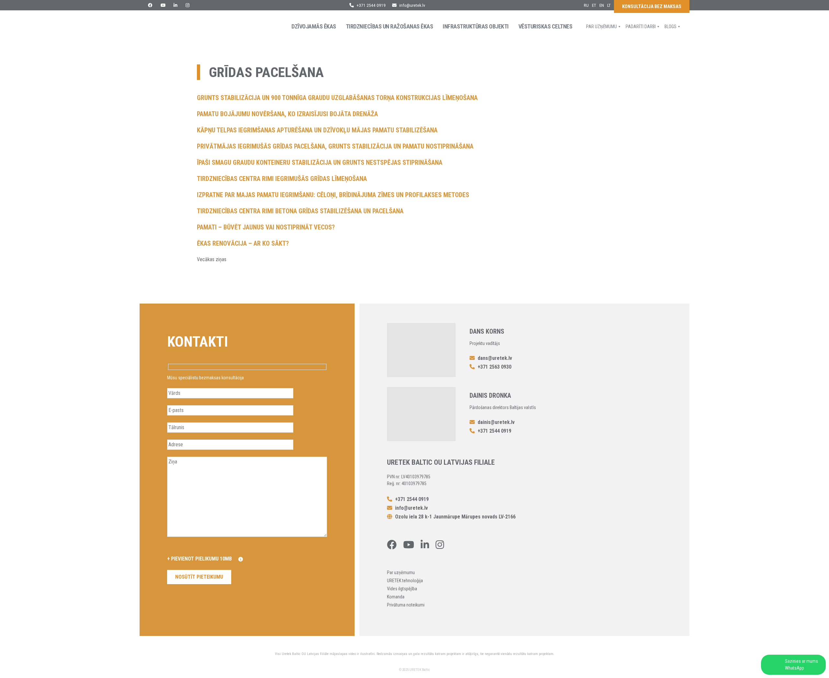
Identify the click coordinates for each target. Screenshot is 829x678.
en (601, 5)
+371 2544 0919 (371, 5)
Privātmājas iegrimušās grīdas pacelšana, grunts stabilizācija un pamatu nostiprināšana (335, 146)
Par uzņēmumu (601, 26)
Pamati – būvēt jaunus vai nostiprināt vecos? (266, 227)
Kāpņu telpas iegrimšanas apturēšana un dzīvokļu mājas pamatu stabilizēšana (317, 130)
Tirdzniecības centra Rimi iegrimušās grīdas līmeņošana (282, 179)
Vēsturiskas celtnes (545, 26)
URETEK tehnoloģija (405, 580)
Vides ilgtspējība (402, 588)
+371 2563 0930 (493, 367)
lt (609, 5)
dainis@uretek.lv (496, 422)
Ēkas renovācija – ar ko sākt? (243, 243)
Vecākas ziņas (211, 259)
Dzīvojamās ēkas (313, 26)
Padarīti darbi (641, 26)
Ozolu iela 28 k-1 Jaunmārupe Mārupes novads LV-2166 (455, 517)
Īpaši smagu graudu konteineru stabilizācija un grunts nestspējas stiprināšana (319, 162)
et (594, 5)
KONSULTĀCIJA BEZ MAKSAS (651, 6)
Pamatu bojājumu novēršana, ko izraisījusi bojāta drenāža (287, 114)
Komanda (395, 596)
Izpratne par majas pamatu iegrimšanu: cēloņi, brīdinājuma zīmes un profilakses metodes (333, 195)
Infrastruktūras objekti (476, 26)
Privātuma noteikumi (406, 604)
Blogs (670, 26)
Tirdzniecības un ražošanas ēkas (389, 26)
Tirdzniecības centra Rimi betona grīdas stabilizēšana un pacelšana (300, 211)
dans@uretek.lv (495, 358)
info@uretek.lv (412, 5)
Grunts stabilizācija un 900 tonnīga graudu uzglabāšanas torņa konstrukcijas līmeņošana (337, 98)
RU (586, 5)
